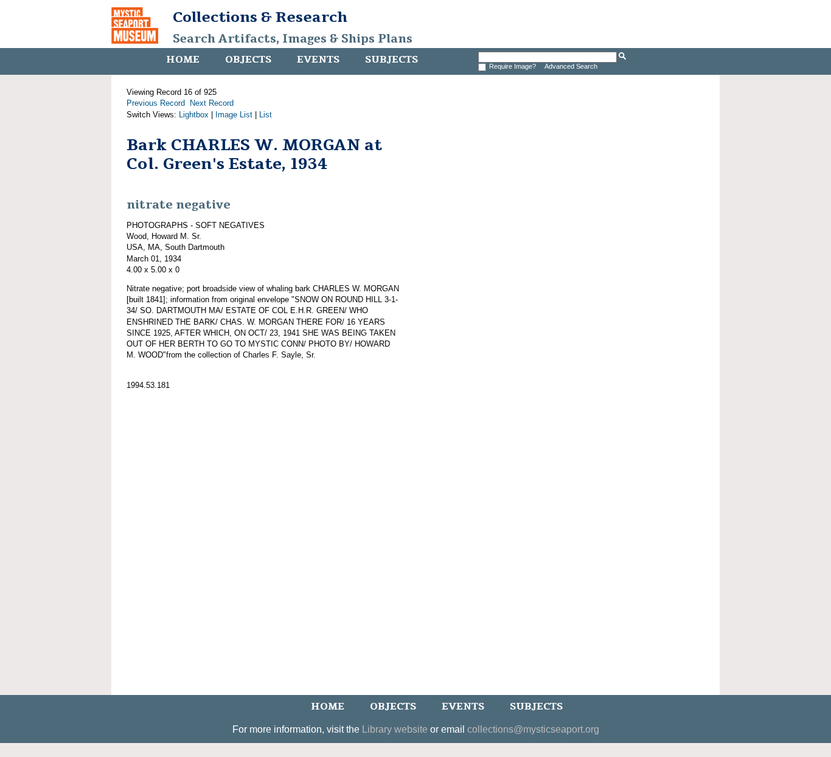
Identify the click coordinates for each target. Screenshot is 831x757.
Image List (233, 114)
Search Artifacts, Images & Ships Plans (292, 39)
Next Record (212, 103)
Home (183, 59)
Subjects (391, 59)
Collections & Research (260, 17)
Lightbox (194, 114)
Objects (248, 59)
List (265, 114)
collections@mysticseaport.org (533, 729)
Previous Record (156, 103)
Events (318, 59)
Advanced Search (570, 66)
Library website (395, 729)
